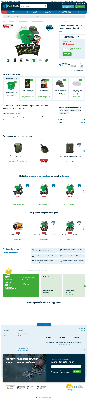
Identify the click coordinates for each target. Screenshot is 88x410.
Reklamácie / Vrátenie (52, 1)
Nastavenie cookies (22, 344)
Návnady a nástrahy (23, 21)
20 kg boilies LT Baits (17, 16)
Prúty (17, 12)
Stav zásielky (60, 1)
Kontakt (83, 1)
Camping (25, 12)
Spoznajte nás (6, 255)
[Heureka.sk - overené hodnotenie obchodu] (8, 271)
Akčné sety (13, 12)
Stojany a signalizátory (48, 12)
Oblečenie (55, 12)
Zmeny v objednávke (23, 350)
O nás (79, 1)
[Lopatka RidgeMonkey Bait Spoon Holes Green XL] (44, 148)
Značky (84, 12)
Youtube (76, 337)
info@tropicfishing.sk (74, 342)
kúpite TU (46, 16)
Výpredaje (4, 12)
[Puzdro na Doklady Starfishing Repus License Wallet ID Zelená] (70, 149)
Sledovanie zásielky (22, 340)
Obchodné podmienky (23, 348)
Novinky (8, 12)
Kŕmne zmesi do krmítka (37, 21)
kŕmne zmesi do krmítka (37, 176)
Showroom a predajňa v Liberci (11, 1)
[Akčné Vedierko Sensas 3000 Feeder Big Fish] (8, 60)
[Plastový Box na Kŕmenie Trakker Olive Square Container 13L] (18, 148)
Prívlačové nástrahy (35, 12)
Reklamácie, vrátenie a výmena (25, 338)
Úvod (4, 21)
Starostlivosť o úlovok (62, 12)
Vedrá (61, 110)
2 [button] (44, 182)
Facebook (62, 337)
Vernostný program (73, 1)
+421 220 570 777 (55, 342)
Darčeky (74, 12)
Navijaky (21, 12)
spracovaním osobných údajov (61, 372)
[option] (8, 60)
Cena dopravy (21, 346)
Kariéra (20, 342)
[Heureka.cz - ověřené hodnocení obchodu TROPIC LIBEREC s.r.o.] (75, 387)
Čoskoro (80, 12)
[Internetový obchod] (11, 6)
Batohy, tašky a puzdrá (75, 110)
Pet (77, 12)
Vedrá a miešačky (64, 113)
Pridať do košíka (67, 54)
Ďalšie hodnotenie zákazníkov (54, 271)
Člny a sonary (69, 12)
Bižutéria (42, 12)
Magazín (66, 1)
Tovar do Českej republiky (45, 397)
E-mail (52, 365)
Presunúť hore (45, 325)
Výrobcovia (20, 335)
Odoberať (77, 371)
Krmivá (29, 12)
